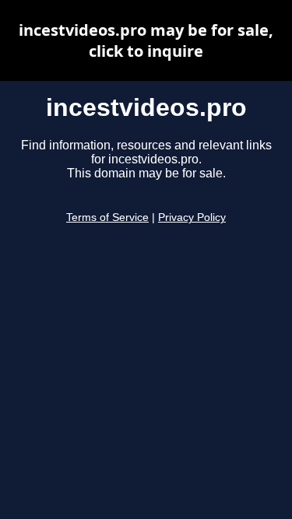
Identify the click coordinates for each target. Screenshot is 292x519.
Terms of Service (107, 217)
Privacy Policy (192, 217)
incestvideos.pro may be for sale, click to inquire (146, 40)
